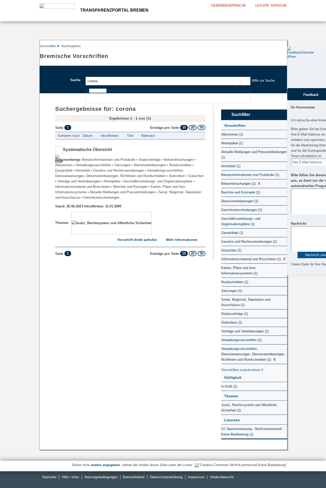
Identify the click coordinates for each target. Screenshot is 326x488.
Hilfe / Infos (70, 477)
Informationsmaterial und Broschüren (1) (253, 259)
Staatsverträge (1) (234, 314)
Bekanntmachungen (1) (240, 184)
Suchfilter (240, 114)
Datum (88, 136)
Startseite (49, 477)
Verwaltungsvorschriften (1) (241, 340)
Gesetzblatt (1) (232, 233)
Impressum (196, 477)
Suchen (245, 81)
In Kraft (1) (229, 386)
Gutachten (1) (231, 250)
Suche (75, 80)
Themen (231, 396)
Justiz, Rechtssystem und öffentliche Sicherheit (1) (249, 407)
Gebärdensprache (228, 5)
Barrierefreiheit (134, 477)
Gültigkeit (232, 377)
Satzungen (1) (231, 291)
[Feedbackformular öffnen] (292, 67)
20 (193, 127)
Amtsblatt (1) (230, 166)
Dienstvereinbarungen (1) (239, 201)
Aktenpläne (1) (232, 143)
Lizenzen (232, 420)
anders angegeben (105, 465)
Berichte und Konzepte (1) (240, 192)
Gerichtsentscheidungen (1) (241, 210)
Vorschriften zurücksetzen (242, 370)
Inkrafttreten (110, 136)
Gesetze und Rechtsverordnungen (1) (249, 241)
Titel (130, 136)
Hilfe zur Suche (263, 80)
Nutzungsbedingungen (101, 477)
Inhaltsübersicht (222, 477)
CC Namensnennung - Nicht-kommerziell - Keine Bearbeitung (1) (252, 431)
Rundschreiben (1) (234, 282)
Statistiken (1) (231, 322)
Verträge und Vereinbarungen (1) (245, 331)
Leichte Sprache (271, 5)
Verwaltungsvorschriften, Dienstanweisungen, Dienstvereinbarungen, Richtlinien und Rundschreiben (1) (253, 354)
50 (201, 127)
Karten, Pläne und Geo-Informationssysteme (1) (239, 270)
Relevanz (148, 136)
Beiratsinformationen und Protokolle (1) (250, 175)
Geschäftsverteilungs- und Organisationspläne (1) (240, 221)
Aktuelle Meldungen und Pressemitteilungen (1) (254, 154)
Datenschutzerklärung (166, 477)
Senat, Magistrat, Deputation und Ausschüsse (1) (245, 302)
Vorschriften (48, 46)
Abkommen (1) (232, 134)
